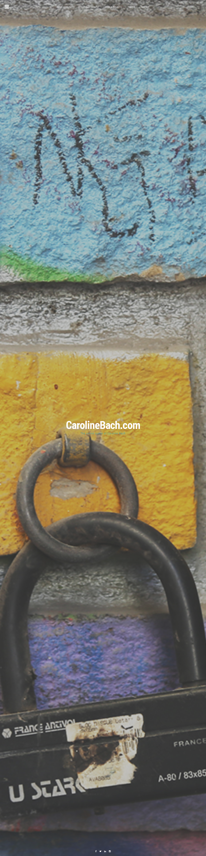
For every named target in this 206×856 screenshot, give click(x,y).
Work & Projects (113, 7)
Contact (145, 7)
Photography (92, 7)
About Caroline (64, 7)
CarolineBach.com (103, 425)
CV (79, 7)
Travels (131, 7)
